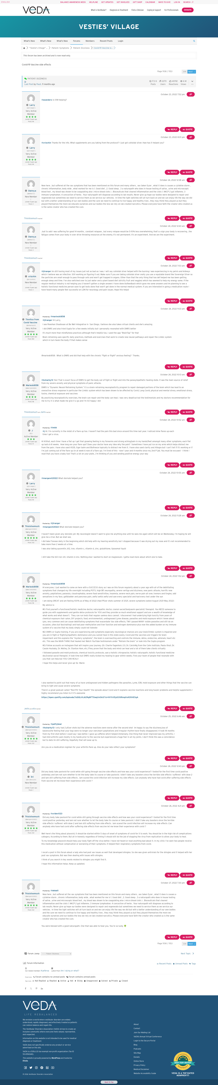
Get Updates (107, 2)
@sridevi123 (56, 813)
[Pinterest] (42, 1068)
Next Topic (186, 953)
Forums (76, 41)
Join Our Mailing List (142, 1032)
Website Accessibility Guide (145, 1073)
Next (190, 71)
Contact (137, 1028)
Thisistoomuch (30, 218)
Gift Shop (137, 2)
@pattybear (56, 724)
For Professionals (171, 10)
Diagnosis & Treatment (119, 10)
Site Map (137, 1053)
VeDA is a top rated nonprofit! (183, 1074)
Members (90, 41)
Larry (32, 105)
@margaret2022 (49, 478)
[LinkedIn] (47, 1068)
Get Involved (123, 2)
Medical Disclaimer (141, 1069)
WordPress (56, 1058)
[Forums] (24, 48)
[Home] (36, 10)
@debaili (54, 890)
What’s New (29, 41)
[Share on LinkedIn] (42, 988)
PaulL (39, 84)
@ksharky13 (47, 380)
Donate (187, 10)
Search (186, 2)
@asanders (46, 100)
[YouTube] (52, 1068)
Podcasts (137, 1049)
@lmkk (54, 427)
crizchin (32, 276)
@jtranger (46, 271)
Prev (178, 71)
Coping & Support (154, 10)
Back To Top (109, 1082)
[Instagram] (36, 1068)
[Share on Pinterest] (36, 988)
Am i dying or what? (70, 970)
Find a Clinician (137, 10)
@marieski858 (58, 316)
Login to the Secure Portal (144, 1041)
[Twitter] (31, 1068)
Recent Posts (106, 41)
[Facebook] (25, 1068)
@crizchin (46, 143)
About (136, 1024)
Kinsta (25, 1061)
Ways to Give (164, 2)
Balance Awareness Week (73, 2)
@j (44, 431)
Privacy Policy (139, 1065)
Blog (135, 1045)
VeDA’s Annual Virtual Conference (148, 1037)
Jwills (43, 412)
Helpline (93, 2)
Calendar (150, 2)
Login (120, 41)
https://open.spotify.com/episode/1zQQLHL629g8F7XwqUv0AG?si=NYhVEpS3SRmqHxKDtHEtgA (89, 697)
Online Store (139, 1061)
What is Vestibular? (98, 10)
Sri (32, 777)
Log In (177, 2)
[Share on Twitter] (31, 988)
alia (34, 708)
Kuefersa (45, 970)
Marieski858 (32, 385)
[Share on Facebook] (25, 988)
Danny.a (32, 191)
